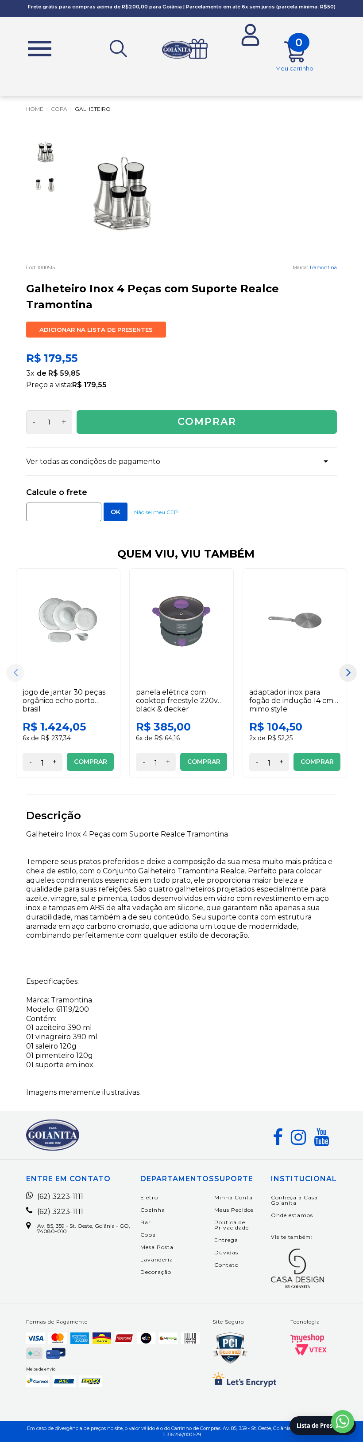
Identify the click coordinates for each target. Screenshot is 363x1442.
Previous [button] (15, 673)
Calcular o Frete (63, 512)
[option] (68, 673)
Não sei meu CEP (156, 512)
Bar (145, 1222)
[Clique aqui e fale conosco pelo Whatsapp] (342, 1421)
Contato (226, 1264)
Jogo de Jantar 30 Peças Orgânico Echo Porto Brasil (64, 700)
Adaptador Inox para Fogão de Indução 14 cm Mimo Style (291, 700)
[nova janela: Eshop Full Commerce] (307, 1338)
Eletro (149, 1197)
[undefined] (124, 193)
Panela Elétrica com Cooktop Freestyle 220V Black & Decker (177, 700)
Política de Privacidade (231, 1225)
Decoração (155, 1272)
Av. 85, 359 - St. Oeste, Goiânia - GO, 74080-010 (83, 1228)
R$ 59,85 (64, 373)
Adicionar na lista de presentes (96, 329)
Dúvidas (226, 1252)
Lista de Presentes (323, 1426)
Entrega (226, 1240)
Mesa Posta (157, 1247)
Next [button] (348, 673)
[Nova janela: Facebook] (278, 1137)
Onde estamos (292, 1215)
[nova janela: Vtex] (311, 1350)
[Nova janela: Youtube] (321, 1137)
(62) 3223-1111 (60, 1196)
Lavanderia (156, 1259)
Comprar (207, 422)
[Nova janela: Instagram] (298, 1137)
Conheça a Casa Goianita (294, 1200)
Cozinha (152, 1209)
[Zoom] (46, 152)
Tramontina (323, 267)
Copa (148, 1234)
